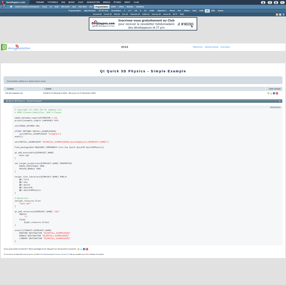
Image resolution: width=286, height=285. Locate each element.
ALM (56, 7)
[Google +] (277, 93)
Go (145, 11)
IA (51, 7)
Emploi (106, 2)
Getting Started (211, 47)
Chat (80, 2)
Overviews (225, 47)
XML (213, 11)
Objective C (162, 11)
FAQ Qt (117, 14)
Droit (127, 2)
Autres (220, 11)
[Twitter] (271, 93)
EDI (91, 7)
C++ (130, 11)
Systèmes (140, 7)
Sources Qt (156, 14)
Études (117, 2)
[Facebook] (274, 93)
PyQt (182, 14)
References (198, 47)
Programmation (101, 7)
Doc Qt (125, 14)
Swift (201, 11)
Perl (179, 11)
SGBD (113, 7)
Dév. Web (83, 7)
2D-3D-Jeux (103, 11)
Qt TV (175, 14)
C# (136, 11)
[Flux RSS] (277, 14)
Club (136, 2)
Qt (207, 11)
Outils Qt (145, 14)
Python (187, 11)
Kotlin (152, 11)
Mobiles (130, 7)
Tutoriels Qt (135, 14)
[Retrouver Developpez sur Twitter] (280, 14)
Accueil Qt (97, 14)
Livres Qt (166, 14)
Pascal (172, 11)
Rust (194, 11)
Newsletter (93, 2)
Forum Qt (108, 14)
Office (121, 7)
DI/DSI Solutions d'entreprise (27, 7)
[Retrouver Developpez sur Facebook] (283, 14)
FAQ (63, 2)
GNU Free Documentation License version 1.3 (52, 254)
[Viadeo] (268, 93)
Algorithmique (90, 11)
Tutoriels (52, 2)
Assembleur (116, 11)
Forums (40, 2)
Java (74, 7)
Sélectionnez (275, 107)
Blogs (71, 2)
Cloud (44, 7)
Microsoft (65, 7)
